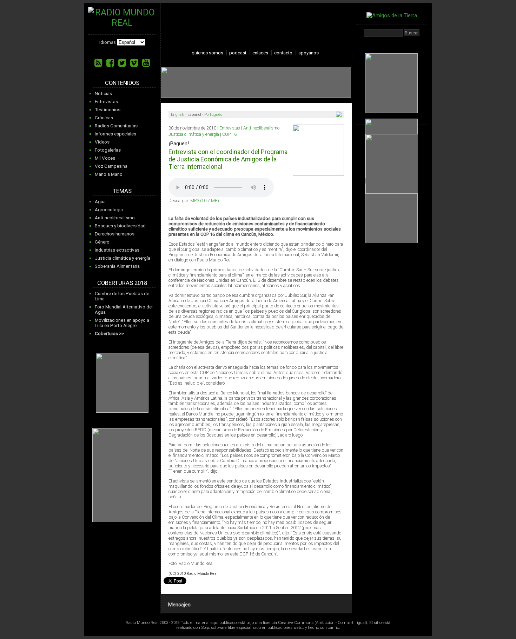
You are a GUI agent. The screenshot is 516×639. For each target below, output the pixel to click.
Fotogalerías (108, 150)
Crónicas (104, 117)
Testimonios (107, 109)
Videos (102, 142)
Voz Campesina (111, 166)
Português (213, 114)
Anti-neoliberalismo (115, 217)
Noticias (103, 93)
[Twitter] (122, 63)
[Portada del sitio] (122, 23)
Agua (100, 201)
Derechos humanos (114, 234)
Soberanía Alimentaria (117, 266)
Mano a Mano (109, 174)
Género (102, 242)
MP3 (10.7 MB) (204, 200)
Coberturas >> (109, 333)
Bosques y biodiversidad (120, 225)
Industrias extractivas (117, 250)
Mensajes (179, 604)
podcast (237, 52)
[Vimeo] (134, 63)
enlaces (260, 52)
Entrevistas (106, 101)
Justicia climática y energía (122, 258)
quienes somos (207, 52)
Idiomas (107, 42)
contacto (283, 52)
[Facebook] (110, 63)
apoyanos (308, 52)
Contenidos (122, 83)
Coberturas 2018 (122, 283)
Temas (122, 191)
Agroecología (109, 209)
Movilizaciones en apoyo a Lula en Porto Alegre (122, 323)
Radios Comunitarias (116, 125)
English (177, 114)
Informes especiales (115, 134)
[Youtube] (146, 63)
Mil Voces (105, 158)
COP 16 (229, 134)
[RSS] (98, 63)
